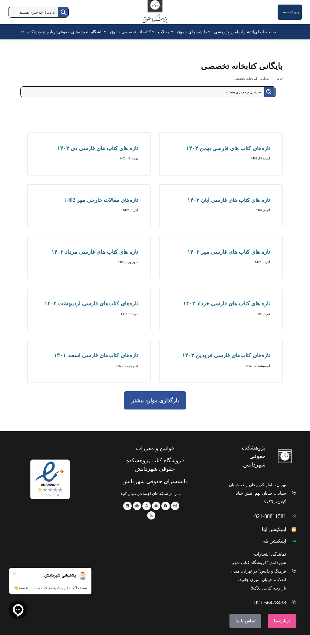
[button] (210, 31)
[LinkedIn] (127, 506)
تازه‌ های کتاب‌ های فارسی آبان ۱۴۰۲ (228, 200)
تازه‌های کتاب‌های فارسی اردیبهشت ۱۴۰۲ (91, 303)
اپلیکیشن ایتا (274, 529)
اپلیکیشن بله (274, 541)
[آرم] (155, 13)
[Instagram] (175, 506)
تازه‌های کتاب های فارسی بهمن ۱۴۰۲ (228, 148)
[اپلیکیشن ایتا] (291, 529)
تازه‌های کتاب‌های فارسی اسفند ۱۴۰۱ (96, 355)
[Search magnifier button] (63, 12)
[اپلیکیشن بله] (291, 541)
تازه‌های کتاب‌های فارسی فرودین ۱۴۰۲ (226, 355)
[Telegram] (165, 506)
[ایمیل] (156, 506)
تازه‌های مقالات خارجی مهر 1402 (101, 200)
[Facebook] (137, 506)
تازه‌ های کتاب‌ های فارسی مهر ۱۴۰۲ (228, 252)
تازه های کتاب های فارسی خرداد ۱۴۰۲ (226, 303)
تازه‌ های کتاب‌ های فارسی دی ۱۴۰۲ (97, 148)
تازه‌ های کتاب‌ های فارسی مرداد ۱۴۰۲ (94, 252)
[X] (151, 515)
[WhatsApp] (146, 506)
